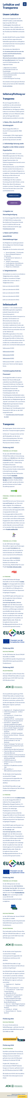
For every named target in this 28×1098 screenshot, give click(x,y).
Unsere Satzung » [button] (14, 195)
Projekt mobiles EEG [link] (12, 529)
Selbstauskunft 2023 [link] (8, 351)
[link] (14, 567)
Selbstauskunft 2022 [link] (8, 355)
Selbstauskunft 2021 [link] (8, 358)
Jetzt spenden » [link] (22, 1096)
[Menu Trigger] (25, 4)
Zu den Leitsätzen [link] (7, 86)
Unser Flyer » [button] (14, 202)
